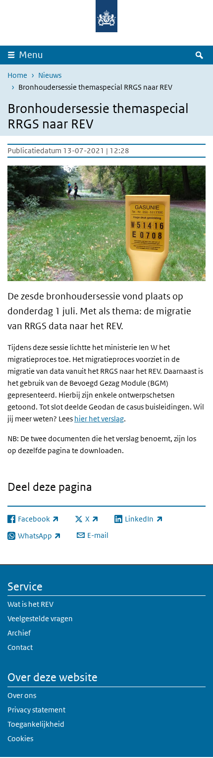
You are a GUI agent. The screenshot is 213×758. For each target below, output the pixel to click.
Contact (20, 647)
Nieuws (49, 75)
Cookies (20, 738)
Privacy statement (36, 709)
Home (17, 75)
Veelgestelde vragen (40, 618)
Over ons (21, 695)
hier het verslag (99, 418)
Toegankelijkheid (35, 724)
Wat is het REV (30, 604)
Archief (19, 633)
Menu (31, 54)
